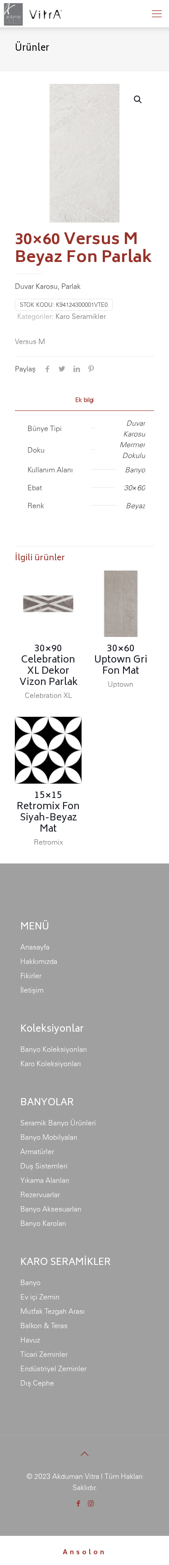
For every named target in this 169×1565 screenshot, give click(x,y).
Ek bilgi (84, 400)
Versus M (30, 341)
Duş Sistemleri (44, 1166)
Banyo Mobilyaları (49, 1137)
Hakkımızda (38, 961)
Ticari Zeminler (44, 1354)
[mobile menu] (156, 13)
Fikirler (30, 976)
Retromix (48, 842)
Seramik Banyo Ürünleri (58, 1123)
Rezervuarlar (40, 1194)
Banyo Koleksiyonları (53, 1049)
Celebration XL (48, 695)
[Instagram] (91, 1503)
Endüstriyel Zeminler (53, 1368)
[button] (138, 100)
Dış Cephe (37, 1383)
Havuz (30, 1340)
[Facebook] (78, 1503)
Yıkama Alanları (44, 1180)
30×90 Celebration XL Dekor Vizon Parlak (48, 666)
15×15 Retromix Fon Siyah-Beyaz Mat (48, 813)
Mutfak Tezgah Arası (52, 1311)
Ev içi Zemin (39, 1297)
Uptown (120, 684)
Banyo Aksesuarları (51, 1209)
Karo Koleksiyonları (50, 1063)
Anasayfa (35, 947)
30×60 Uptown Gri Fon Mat (120, 660)
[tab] (84, 400)
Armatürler (37, 1151)
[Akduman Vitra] (32, 13)
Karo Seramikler (80, 316)
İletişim (32, 990)
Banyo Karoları (43, 1223)
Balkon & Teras (44, 1325)
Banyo (30, 1282)
